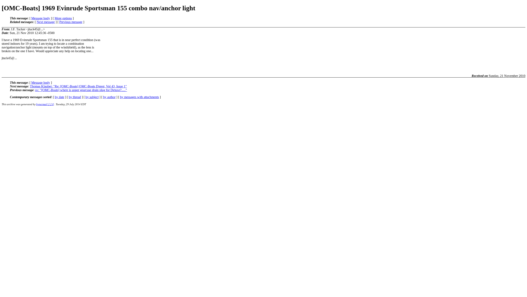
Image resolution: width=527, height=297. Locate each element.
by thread (75, 97)
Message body (40, 18)
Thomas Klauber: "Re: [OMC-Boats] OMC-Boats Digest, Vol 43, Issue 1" (78, 86)
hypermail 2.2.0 (45, 104)
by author (109, 97)
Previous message (70, 22)
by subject (92, 97)
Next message (46, 22)
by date (59, 97)
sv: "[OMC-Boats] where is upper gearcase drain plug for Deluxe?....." (81, 90)
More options (63, 18)
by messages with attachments (139, 97)
